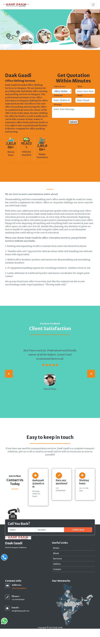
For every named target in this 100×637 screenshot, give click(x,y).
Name (79, 86)
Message (57, 104)
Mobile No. (58, 95)
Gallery (57, 564)
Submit (73, 122)
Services (57, 558)
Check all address (19, 588)
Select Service (59, 86)
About (56, 553)
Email (79, 95)
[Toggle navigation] (93, 4)
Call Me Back (78, 529)
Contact (57, 569)
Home (56, 548)
